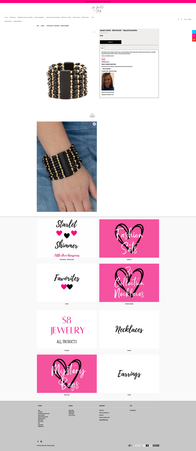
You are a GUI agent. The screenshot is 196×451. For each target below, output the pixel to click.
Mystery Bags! (67, 394)
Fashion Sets (129, 259)
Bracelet (42, 25)
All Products (40, 412)
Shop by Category (41, 415)
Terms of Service (72, 415)
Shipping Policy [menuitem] (18, 21)
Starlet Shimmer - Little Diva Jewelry (67, 259)
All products (67, 350)
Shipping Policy (41, 426)
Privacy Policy (71, 413)
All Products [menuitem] (13, 17)
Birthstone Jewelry (41, 418)
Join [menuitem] (93, 17)
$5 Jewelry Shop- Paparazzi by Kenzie (109, 71)
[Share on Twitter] (194, 36)
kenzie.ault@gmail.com (103, 419)
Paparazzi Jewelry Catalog (43, 416)
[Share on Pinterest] (194, 40)
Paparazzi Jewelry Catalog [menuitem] (53, 17)
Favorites (67, 303)
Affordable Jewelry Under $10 (43, 413)
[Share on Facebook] (194, 32)
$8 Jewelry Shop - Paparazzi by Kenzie (103, 1)
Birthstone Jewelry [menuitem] (66, 17)
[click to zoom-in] (94, 32)
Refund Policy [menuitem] (8, 21)
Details (102, 48)
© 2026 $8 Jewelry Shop (41, 445)
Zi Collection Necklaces (129, 303)
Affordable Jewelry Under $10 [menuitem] (25, 17)
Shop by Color (40, 421)
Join (39, 423)
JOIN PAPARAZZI (133, 410)
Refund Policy (40, 424)
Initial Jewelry (40, 420)
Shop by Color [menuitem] (85, 17)
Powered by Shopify (50, 445)
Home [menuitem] (6, 17)
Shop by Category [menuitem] (38, 17)
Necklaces (129, 350)
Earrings (129, 394)
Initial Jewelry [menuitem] (76, 17)
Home (38, 25)
